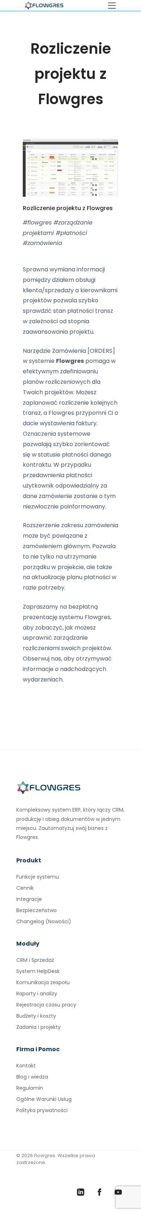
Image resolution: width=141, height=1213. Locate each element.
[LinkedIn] (80, 1192)
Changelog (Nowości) (43, 921)
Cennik (25, 888)
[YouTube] (118, 1192)
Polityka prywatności (42, 1110)
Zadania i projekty (38, 1027)
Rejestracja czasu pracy (46, 1004)
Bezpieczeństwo (36, 910)
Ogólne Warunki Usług (44, 1099)
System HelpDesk (38, 971)
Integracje (29, 899)
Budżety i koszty (36, 1015)
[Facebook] (99, 1192)
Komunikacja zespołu (43, 982)
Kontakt (26, 1065)
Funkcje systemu (37, 876)
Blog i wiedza (32, 1076)
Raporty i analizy (36, 993)
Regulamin (29, 1088)
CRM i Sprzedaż (35, 960)
